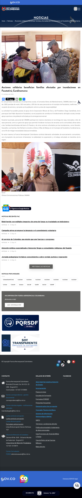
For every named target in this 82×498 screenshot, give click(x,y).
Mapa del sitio (40, 447)
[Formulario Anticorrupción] (21, 336)
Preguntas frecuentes (43, 403)
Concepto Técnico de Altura (46, 410)
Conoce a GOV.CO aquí (70, 479)
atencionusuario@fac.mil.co (20, 454)
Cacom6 (65, 280)
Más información (14, 305)
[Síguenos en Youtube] (73, 361)
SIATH (38, 420)
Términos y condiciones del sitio (46, 424)
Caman (13, 285)
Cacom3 (38, 280)
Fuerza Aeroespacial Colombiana (21, 361)
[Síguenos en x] (64, 361)
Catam (5, 285)
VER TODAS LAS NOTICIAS (41, 267)
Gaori (37, 285)
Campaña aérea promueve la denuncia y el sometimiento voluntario (29, 231)
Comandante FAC (8, 280)
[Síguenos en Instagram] (68, 361)
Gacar (29, 285)
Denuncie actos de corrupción (46, 406)
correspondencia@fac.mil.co (15, 400)
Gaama (21, 285)
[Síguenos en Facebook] (59, 361)
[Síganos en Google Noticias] (17, 205)
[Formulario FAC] (21, 315)
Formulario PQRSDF (42, 399)
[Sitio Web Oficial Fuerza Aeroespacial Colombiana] (12, 8)
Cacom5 (56, 280)
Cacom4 (47, 280)
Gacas (44, 285)
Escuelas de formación (43, 395)
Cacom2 (29, 280)
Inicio (3, 21)
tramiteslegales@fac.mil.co (11, 411)
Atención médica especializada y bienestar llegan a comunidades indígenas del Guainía (37, 248)
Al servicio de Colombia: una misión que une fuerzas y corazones (28, 239)
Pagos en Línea (41, 392)
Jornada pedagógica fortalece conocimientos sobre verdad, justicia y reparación (34, 257)
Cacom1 (20, 280)
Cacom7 (73, 280)
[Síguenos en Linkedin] (57, 365)
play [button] (39, 493)
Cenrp (52, 285)
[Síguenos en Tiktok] (62, 365)
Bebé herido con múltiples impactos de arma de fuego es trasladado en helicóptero (35, 222)
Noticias (10, 21)
